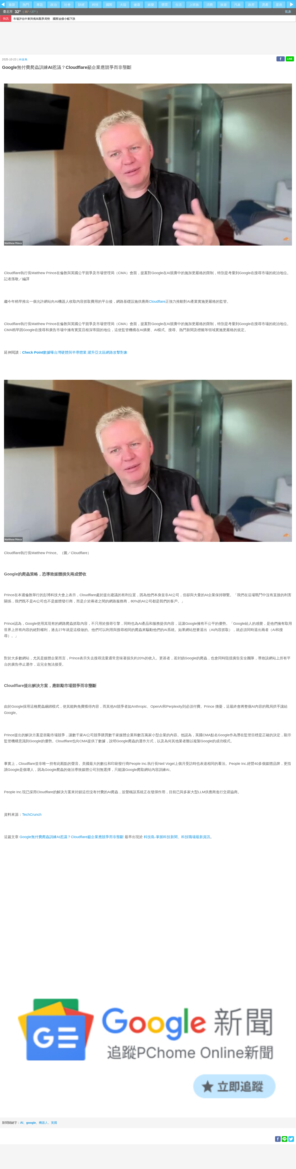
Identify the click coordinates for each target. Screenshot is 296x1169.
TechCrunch (31, 815)
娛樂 (151, 4)
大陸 (123, 4)
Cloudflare (157, 301)
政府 (251, 4)
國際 (109, 4)
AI (21, 1122)
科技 (95, 4)
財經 (81, 4)
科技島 (23, 59)
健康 (137, 4)
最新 (12, 4)
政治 (53, 4)
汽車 (237, 4)
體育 (164, 4)
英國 (54, 1122)
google (31, 1122)
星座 (279, 4)
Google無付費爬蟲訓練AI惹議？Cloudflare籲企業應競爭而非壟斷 (72, 837)
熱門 (26, 4)
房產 (265, 4)
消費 (209, 4)
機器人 (43, 1122)
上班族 (194, 4)
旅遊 (223, 4)
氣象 (288, 11)
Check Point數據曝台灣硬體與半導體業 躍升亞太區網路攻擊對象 (74, 352)
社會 (67, 4)
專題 (39, 4)
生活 (178, 4)
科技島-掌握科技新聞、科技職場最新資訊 (177, 837)
